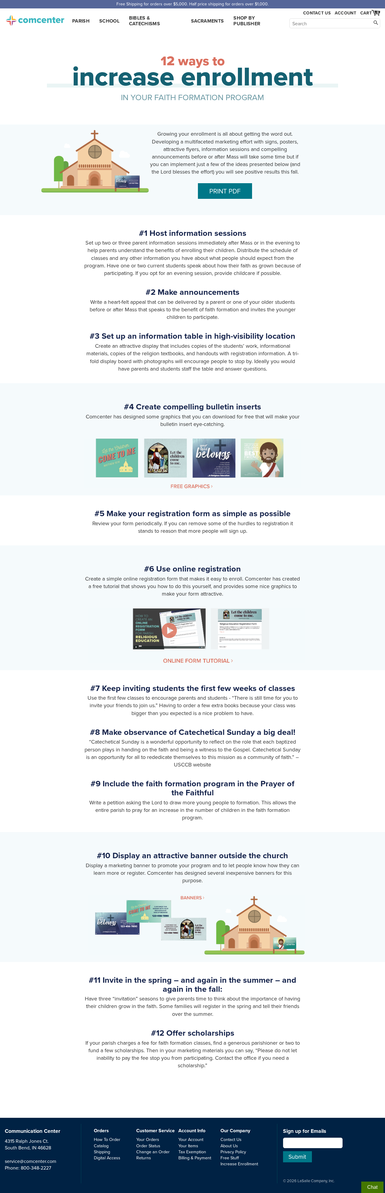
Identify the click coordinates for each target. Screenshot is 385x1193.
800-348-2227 (36, 1167)
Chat (372, 1187)
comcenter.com (35, 18)
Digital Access (107, 1157)
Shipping (102, 1151)
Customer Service (155, 1130)
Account (345, 13)
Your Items (188, 1145)
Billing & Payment (194, 1157)
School (109, 20)
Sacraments (207, 20)
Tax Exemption (192, 1151)
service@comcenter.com (30, 1161)
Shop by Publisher (246, 20)
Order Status (148, 1145)
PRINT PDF (225, 191)
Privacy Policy (233, 1151)
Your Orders (147, 1139)
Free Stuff (229, 1157)
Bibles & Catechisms (144, 20)
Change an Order (153, 1151)
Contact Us (317, 13)
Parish (81, 20)
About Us (229, 1145)
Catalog (101, 1145)
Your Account (190, 1139)
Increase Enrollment (239, 1164)
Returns (143, 1157)
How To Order (107, 1139)
